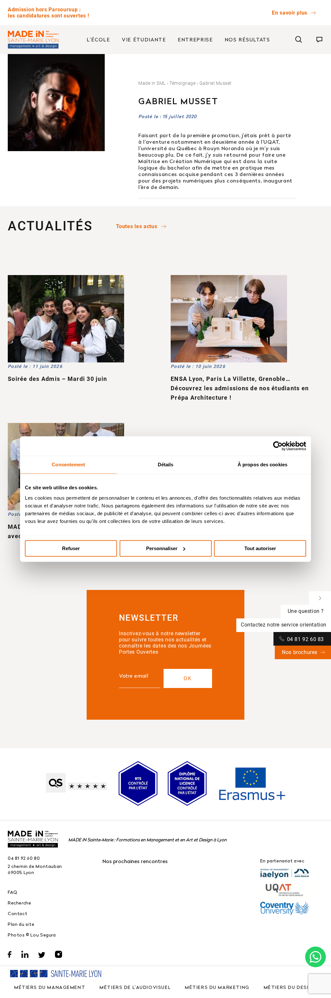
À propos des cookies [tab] (262, 464)
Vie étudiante (144, 39)
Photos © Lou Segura (32, 934)
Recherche (19, 902)
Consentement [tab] (68, 464)
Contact (17, 913)
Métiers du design (290, 987)
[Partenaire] (284, 874)
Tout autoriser (260, 548)
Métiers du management (49, 987)
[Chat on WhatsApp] (315, 957)
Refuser (71, 548)
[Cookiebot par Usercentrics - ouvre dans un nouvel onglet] (278, 446)
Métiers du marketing (217, 987)
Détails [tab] (166, 464)
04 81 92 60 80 (24, 858)
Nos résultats (247, 39)
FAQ (12, 892)
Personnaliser (161, 548)
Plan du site (21, 924)
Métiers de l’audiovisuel (135, 987)
